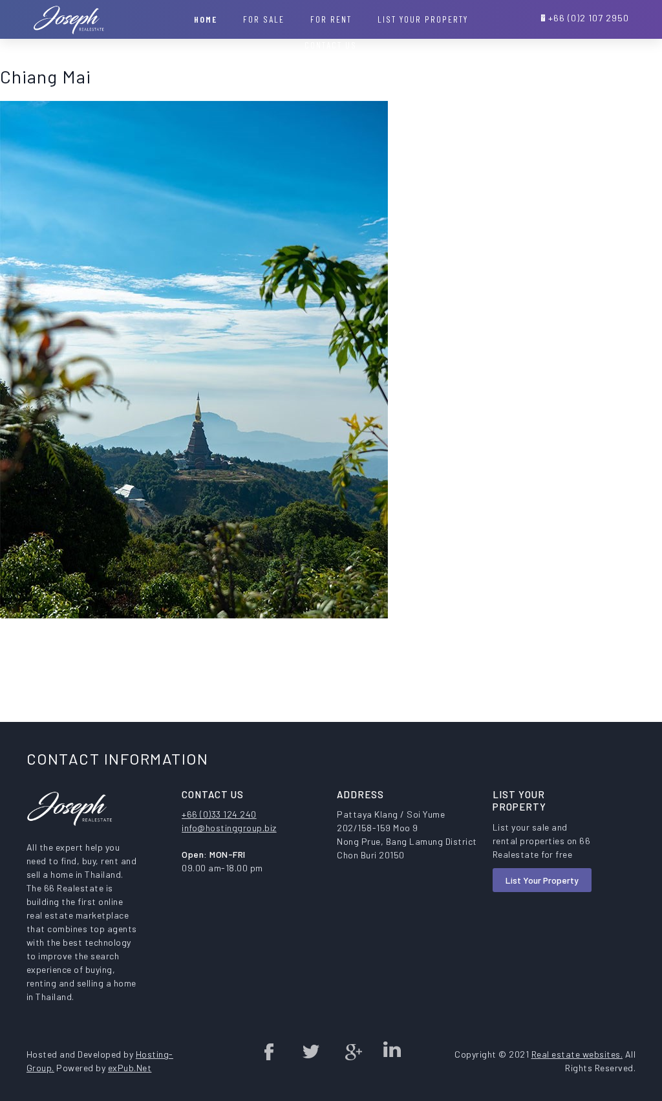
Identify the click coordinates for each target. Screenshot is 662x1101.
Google (351, 1051)
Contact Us (330, 44)
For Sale (263, 19)
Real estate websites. (577, 1054)
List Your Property (542, 880)
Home (205, 19)
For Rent (331, 19)
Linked (392, 1051)
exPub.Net (130, 1067)
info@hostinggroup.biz (229, 827)
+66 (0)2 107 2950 (588, 17)
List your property (423, 19)
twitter (310, 1051)
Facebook (270, 1051)
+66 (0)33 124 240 (219, 814)
